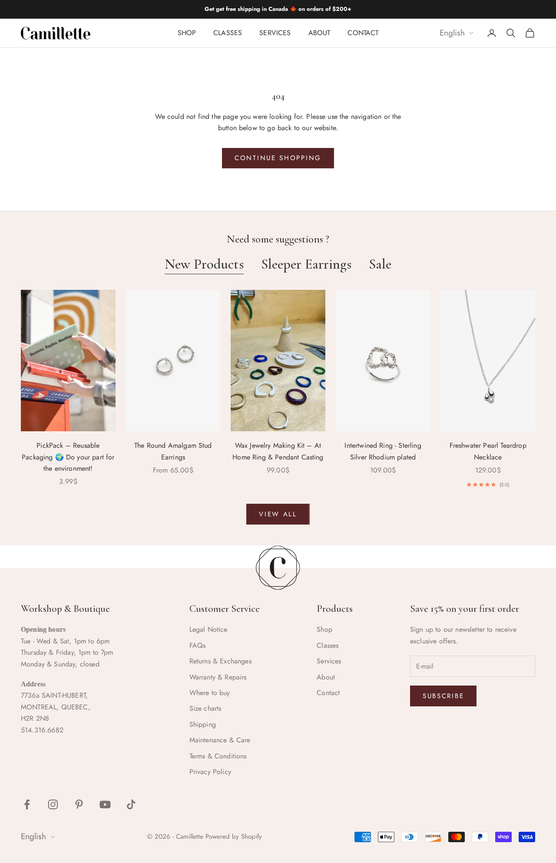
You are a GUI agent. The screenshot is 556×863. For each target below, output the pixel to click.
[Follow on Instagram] (53, 804)
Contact (363, 33)
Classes (227, 33)
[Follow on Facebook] (27, 804)
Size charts (205, 708)
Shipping (202, 724)
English (452, 33)
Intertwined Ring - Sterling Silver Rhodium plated (382, 451)
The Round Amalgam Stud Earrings (173, 451)
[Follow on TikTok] (131, 804)
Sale (380, 264)
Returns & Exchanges (220, 661)
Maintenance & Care (220, 740)
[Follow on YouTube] (105, 804)
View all (278, 514)
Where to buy (209, 693)
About (319, 33)
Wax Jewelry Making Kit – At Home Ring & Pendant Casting (277, 451)
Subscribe (443, 696)
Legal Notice (208, 629)
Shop (187, 33)
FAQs (197, 645)
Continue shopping (278, 158)
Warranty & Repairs (218, 677)
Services (275, 33)
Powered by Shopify (233, 836)
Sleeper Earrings (306, 264)
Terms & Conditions (218, 756)
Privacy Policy (210, 772)
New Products (204, 264)
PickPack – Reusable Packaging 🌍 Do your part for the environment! (68, 456)
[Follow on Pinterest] (79, 804)
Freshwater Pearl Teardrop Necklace (488, 451)
